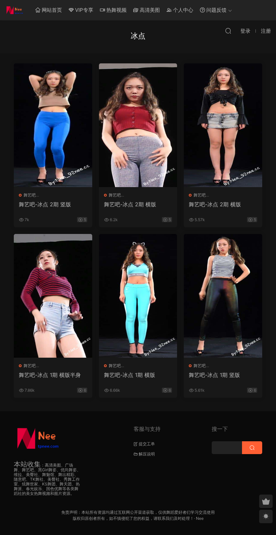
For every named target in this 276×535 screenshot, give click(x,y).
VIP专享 (83, 10)
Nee (200, 518)
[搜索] (228, 31)
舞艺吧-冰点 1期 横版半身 (50, 374)
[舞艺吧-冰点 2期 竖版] (53, 125)
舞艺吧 (30, 195)
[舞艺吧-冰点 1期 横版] (138, 296)
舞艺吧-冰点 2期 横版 (130, 204)
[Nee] (15, 10)
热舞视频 (116, 10)
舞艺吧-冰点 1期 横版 (129, 374)
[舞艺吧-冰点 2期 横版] (138, 125)
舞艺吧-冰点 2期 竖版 (45, 204)
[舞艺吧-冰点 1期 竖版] (223, 296)
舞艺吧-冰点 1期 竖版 (214, 374)
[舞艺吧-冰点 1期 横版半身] (53, 296)
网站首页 (51, 10)
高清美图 (149, 10)
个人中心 (182, 10)
